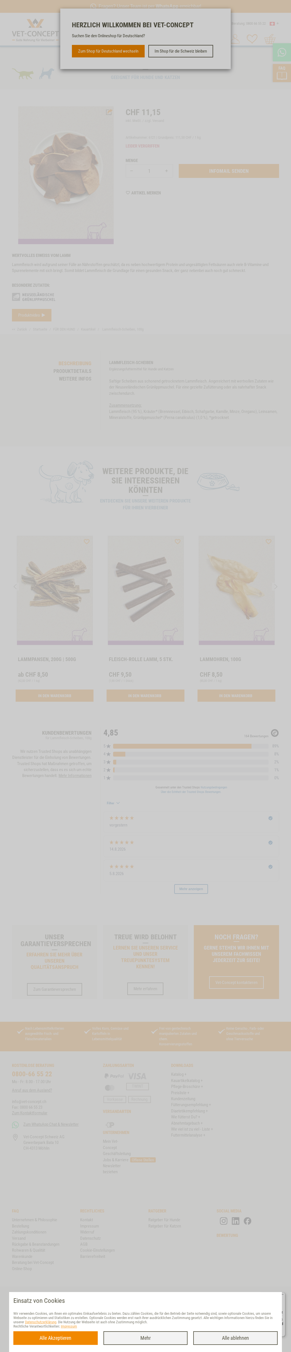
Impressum (69, 1326)
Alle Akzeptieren (55, 1338)
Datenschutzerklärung (40, 1322)
